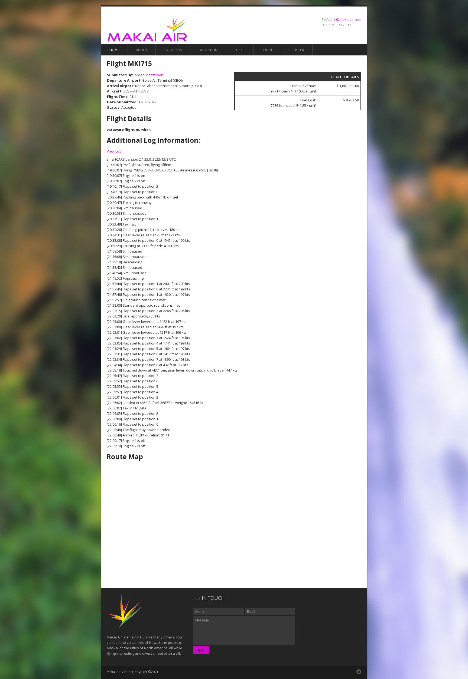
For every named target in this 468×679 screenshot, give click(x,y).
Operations (209, 49)
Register (296, 49)
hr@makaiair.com (347, 19)
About (141, 49)
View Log (114, 151)
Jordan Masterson (148, 74)
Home (114, 49)
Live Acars (173, 49)
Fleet (240, 49)
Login (267, 49)
